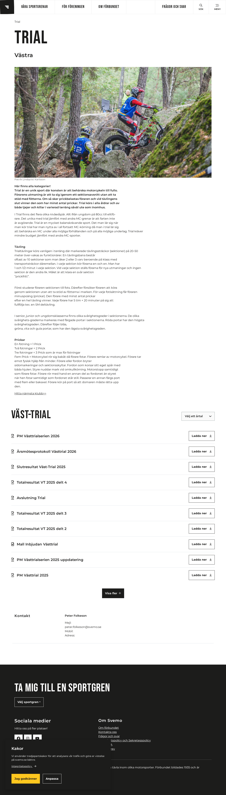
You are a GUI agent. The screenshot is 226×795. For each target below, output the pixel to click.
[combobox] (185, 416)
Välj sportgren (27, 702)
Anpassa (52, 778)
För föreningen (73, 7)
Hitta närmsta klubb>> (30, 393)
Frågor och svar (174, 7)
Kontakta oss (107, 732)
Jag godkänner (25, 778)
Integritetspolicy (21, 766)
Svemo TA (105, 744)
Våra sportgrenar (34, 7)
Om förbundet (109, 7)
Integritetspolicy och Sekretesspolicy (124, 740)
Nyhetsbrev (106, 749)
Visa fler (111, 593)
